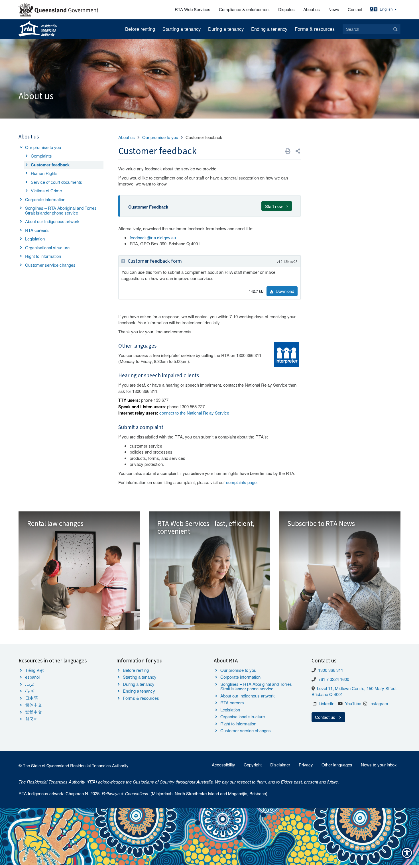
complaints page (241, 482)
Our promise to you (43, 147)
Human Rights (44, 173)
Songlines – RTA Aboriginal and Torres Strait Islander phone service (61, 210)
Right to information (43, 256)
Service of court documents (56, 182)
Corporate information (45, 199)
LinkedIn (326, 703)
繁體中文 (33, 712)
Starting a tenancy (181, 28)
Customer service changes (50, 265)
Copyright (253, 765)
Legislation (35, 239)
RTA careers (37, 230)
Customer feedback (50, 165)
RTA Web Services (192, 9)
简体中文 (33, 705)
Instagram (378, 703)
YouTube (353, 703)
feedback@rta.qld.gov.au (153, 237)
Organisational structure (47, 247)
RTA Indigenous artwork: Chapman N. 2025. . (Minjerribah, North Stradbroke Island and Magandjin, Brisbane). (144, 793)
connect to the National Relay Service (194, 413)
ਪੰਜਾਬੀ (30, 691)
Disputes (286, 9)
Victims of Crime (46, 190)
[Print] (288, 151)
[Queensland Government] (58, 10)
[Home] (38, 29)
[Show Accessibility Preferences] (406, 852)
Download (284, 291)
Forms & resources (315, 28)
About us (311, 9)
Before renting (140, 28)
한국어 (31, 719)
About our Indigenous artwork (52, 221)
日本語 (31, 698)
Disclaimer (280, 765)
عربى (30, 684)
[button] (298, 151)
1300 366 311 (330, 670)
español (32, 677)
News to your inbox (379, 765)
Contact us (325, 717)
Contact (355, 9)
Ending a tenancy (269, 28)
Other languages (337, 765)
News (333, 9)
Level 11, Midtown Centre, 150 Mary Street (356, 688)
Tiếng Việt (34, 670)
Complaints (41, 156)
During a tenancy (226, 28)
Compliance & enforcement (244, 9)
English (387, 9)
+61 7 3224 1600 (333, 679)
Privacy (306, 765)
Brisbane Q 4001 (327, 694)
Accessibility (223, 765)
